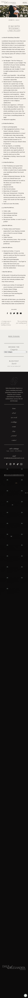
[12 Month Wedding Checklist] (14, 8)
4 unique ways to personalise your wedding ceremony (6, 323)
